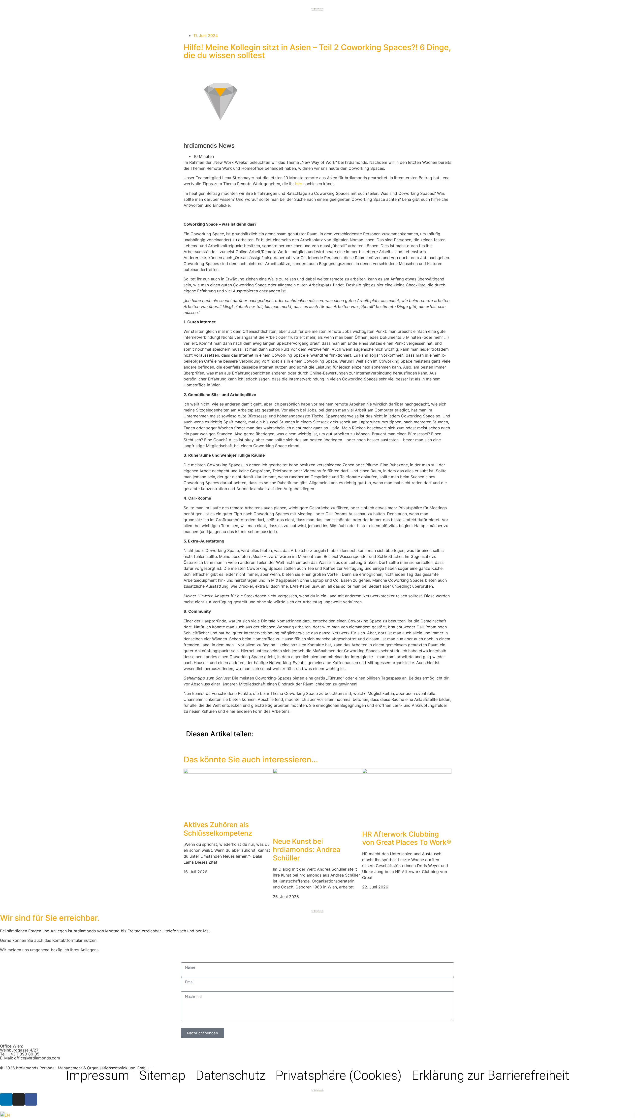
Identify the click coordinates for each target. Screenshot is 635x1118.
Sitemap (162, 1075)
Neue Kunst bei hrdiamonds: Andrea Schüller (306, 849)
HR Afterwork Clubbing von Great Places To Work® (406, 838)
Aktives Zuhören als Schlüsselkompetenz (218, 828)
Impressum (97, 1075)
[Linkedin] (6, 1099)
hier (299, 183)
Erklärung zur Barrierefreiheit (490, 1075)
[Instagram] (18, 1099)
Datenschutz (230, 1075)
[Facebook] (31, 1099)
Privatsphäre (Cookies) (338, 1075)
